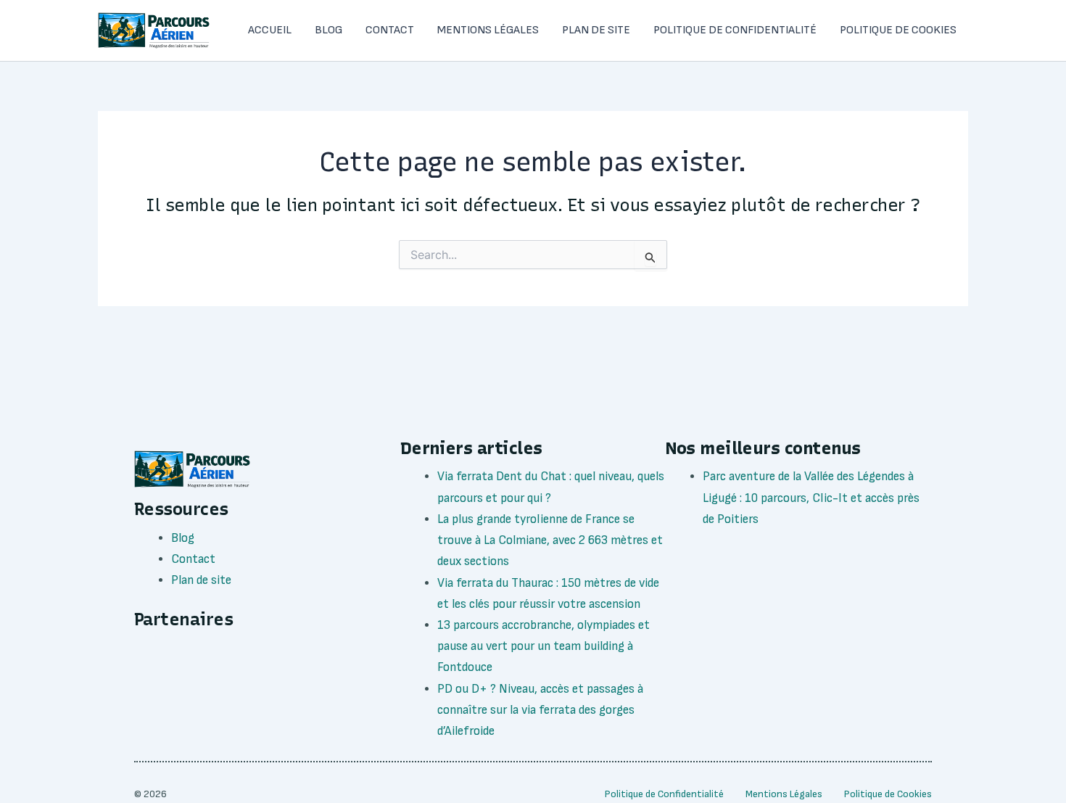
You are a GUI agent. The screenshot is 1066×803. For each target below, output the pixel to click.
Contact (389, 30)
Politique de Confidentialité (735, 30)
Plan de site (596, 30)
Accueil (270, 30)
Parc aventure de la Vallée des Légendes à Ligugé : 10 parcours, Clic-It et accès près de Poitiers (811, 497)
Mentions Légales (488, 30)
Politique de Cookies (898, 30)
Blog (328, 30)
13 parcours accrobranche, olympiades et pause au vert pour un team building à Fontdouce (543, 646)
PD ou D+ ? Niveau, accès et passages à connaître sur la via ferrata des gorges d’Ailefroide (540, 710)
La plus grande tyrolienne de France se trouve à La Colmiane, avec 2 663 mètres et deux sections (550, 540)
